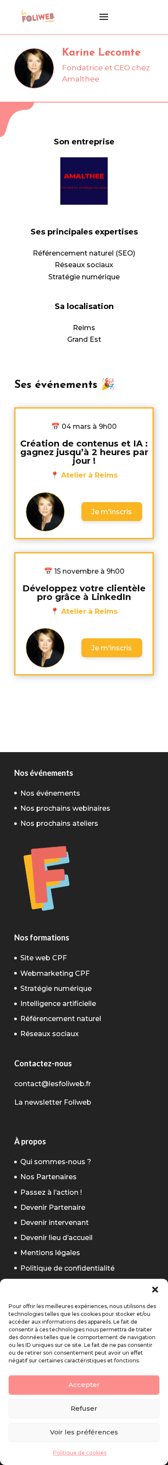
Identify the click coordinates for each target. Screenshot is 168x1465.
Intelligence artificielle (58, 1004)
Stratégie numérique (56, 988)
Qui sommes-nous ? (55, 1162)
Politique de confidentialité (67, 1268)
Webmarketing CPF (55, 973)
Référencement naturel (60, 1019)
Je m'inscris (111, 512)
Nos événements (50, 793)
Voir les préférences (84, 1432)
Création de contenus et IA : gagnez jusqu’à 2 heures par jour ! (84, 452)
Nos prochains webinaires (65, 808)
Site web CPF (43, 958)
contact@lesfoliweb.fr (52, 1084)
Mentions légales (50, 1253)
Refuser (84, 1408)
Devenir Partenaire (52, 1207)
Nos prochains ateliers (59, 823)
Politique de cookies (79, 1452)
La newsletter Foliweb (52, 1102)
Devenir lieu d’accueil (56, 1238)
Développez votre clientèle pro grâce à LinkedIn (84, 592)
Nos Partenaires (48, 1177)
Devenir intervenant (54, 1222)
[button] (155, 1289)
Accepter (84, 1385)
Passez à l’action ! (51, 1192)
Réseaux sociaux (49, 1034)
